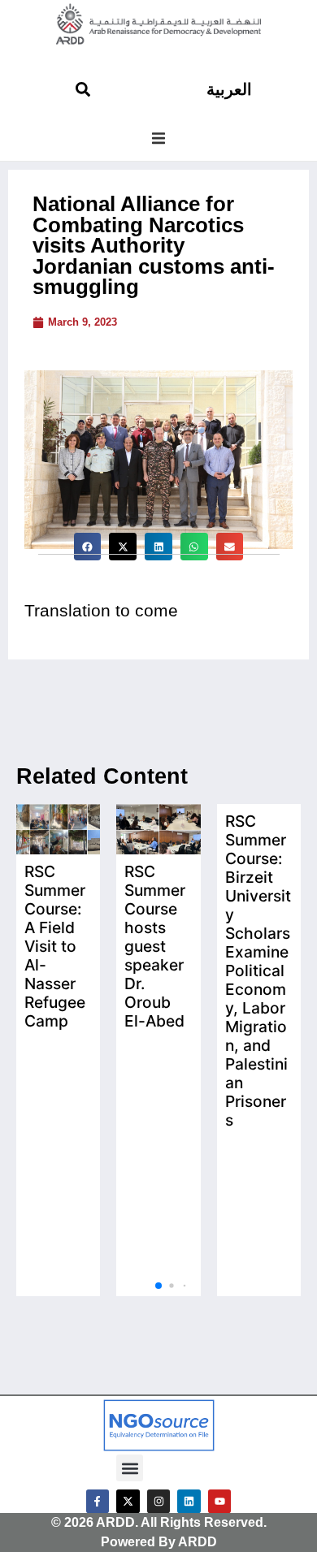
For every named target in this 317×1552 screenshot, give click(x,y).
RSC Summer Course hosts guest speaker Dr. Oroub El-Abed (154, 946)
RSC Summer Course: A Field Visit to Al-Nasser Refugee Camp (54, 946)
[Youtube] (220, 1501)
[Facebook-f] (98, 1501)
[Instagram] (159, 1501)
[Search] (83, 89)
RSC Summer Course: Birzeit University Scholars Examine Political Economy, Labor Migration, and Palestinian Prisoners (258, 970)
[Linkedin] (189, 1501)
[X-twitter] (128, 1501)
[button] (158, 138)
